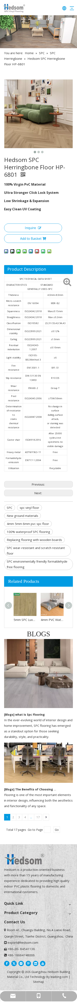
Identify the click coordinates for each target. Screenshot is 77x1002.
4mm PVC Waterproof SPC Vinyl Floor (52, 620)
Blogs (9, 714)
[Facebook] (6, 963)
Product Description (26, 269)
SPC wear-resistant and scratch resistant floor (36, 550)
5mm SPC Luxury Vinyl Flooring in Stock (25, 620)
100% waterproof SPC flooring (28, 532)
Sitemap (38, 982)
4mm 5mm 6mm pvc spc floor (28, 524)
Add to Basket (30, 238)
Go (57, 830)
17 (38, 817)
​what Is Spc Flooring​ (30, 714)
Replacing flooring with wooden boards (34, 540)
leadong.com (59, 977)
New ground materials (22, 516)
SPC (9, 508)
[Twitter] (14, 963)
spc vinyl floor (29, 508)
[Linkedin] (35, 963)
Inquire (30, 228)
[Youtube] (42, 963)
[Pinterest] (28, 963)
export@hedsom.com (23, 942)
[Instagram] (21, 963)
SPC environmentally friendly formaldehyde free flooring (37, 564)
